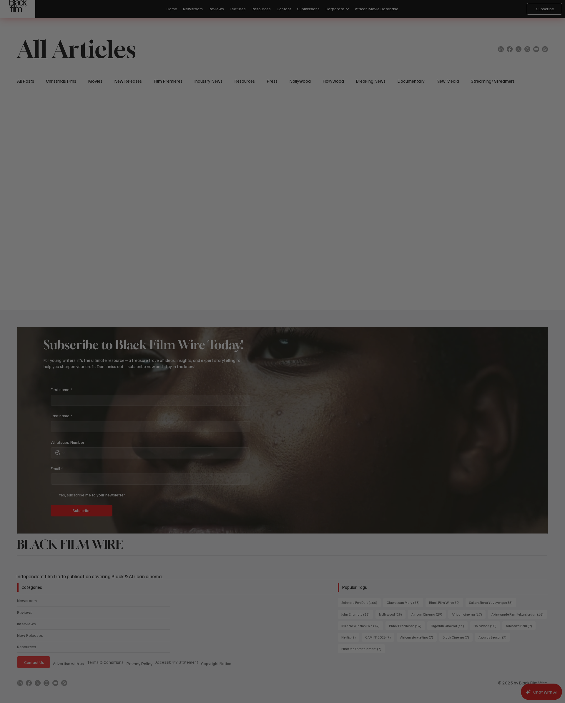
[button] (378, 251)
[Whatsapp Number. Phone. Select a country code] (203, 380)
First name (204, 317)
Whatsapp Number (210, 369)
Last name (204, 343)
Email (199, 395)
